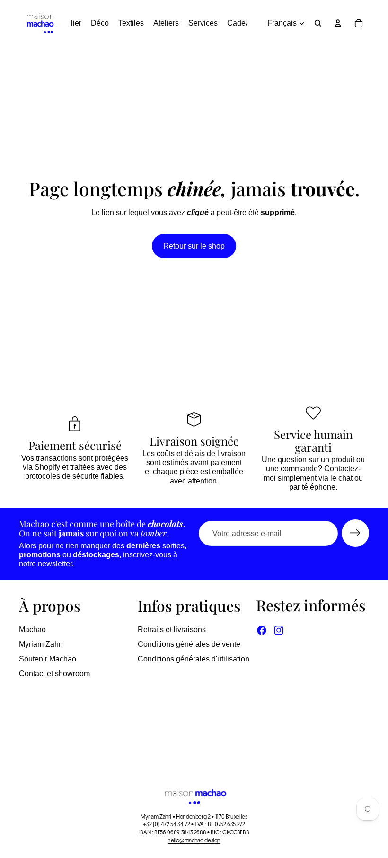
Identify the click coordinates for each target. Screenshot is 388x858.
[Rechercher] (318, 23)
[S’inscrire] (355, 533)
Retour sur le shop (194, 246)
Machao (32, 630)
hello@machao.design (194, 841)
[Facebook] (261, 630)
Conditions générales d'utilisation (193, 659)
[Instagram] (278, 630)
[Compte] (337, 23)
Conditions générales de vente (189, 644)
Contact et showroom (54, 674)
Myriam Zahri (41, 644)
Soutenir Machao (47, 659)
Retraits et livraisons (172, 630)
